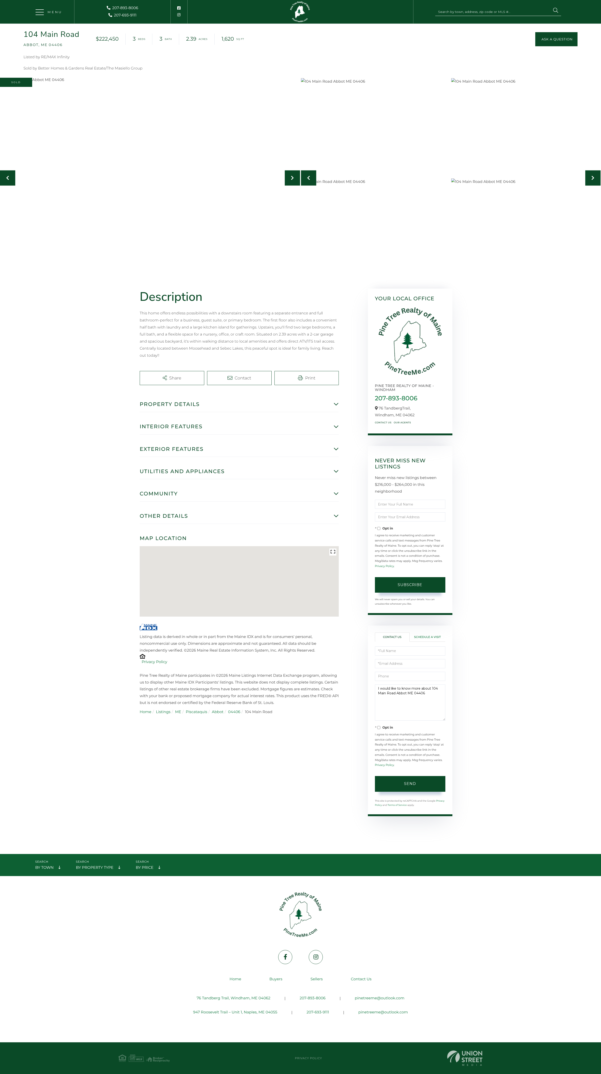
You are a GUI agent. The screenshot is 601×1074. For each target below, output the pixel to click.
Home (145, 712)
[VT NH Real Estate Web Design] (464, 1058)
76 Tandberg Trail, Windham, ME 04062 (233, 998)
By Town (44, 867)
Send (410, 783)
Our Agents (402, 422)
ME (178, 712)
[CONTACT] (556, 39)
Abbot (217, 712)
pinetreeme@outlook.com (379, 998)
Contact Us (383, 422)
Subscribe (410, 585)
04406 (234, 712)
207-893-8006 (125, 8)
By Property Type (94, 867)
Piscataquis (196, 712)
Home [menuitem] (235, 979)
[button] (555, 11)
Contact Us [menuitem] (361, 979)
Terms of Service (397, 805)
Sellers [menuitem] (317, 979)
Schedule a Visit (427, 637)
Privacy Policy (154, 662)
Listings (163, 712)
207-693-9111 (125, 15)
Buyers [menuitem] (275, 979)
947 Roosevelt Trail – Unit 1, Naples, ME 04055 (235, 1012)
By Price (144, 867)
